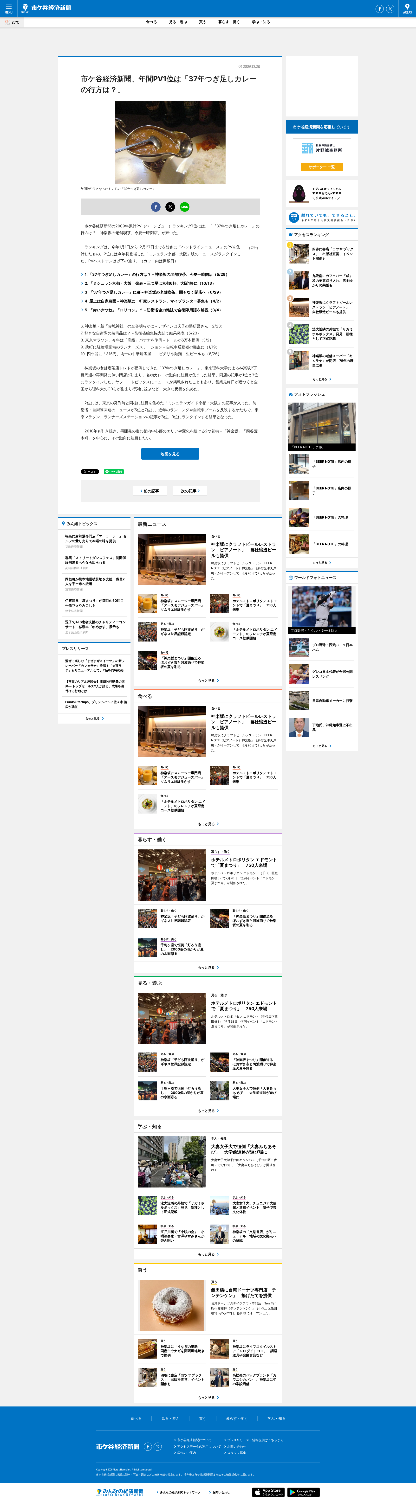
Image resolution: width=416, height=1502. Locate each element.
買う (202, 21)
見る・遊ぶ (178, 21)
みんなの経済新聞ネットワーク (119, 1492)
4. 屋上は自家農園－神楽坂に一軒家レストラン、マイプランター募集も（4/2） (154, 301)
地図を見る (170, 453)
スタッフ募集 (236, 1453)
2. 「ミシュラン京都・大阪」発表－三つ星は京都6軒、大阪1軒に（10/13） (150, 283)
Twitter (390, 9)
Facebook (380, 9)
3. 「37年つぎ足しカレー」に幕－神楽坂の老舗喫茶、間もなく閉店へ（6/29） (154, 292)
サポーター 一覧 (322, 167)
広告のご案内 (186, 1453)
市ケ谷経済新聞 (46, 8)
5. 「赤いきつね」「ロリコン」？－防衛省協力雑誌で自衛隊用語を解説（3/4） (154, 310)
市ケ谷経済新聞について (194, 1440)
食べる (151, 21)
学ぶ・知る (261, 21)
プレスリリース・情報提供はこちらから (255, 1440)
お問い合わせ (236, 1446)
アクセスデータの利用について (199, 1446)
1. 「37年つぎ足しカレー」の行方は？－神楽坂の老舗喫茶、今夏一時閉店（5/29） (157, 274)
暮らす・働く (229, 21)
